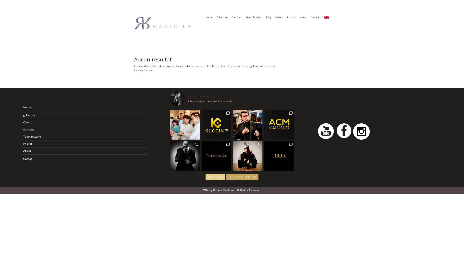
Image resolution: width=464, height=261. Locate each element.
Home (209, 17)
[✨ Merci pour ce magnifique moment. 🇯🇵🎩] (185, 125)
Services (237, 17)
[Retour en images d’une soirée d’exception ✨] (279, 125)
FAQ (268, 17)
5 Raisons (222, 17)
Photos (291, 17)
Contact (314, 17)
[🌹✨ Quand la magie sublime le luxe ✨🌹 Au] (247, 156)
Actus (302, 17)
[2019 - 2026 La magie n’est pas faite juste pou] (185, 156)
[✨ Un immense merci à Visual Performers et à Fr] (279, 156)
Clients (279, 17)
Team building (254, 17)
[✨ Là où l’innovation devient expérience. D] (216, 125)
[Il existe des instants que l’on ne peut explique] (247, 125)
